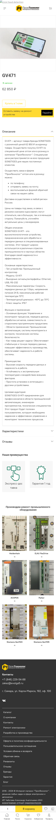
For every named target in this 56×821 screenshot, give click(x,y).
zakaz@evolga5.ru (12, 683)
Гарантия (7, 776)
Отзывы (7, 766)
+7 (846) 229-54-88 (14, 679)
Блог (5, 781)
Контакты (8, 722)
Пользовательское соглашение (19, 746)
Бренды (7, 771)
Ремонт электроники (14, 727)
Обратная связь (11, 756)
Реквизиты (9, 761)
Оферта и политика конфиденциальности (25, 740)
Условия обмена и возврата (17, 751)
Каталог (7, 712)
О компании (9, 717)
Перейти (47, 112)
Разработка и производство (17, 732)
